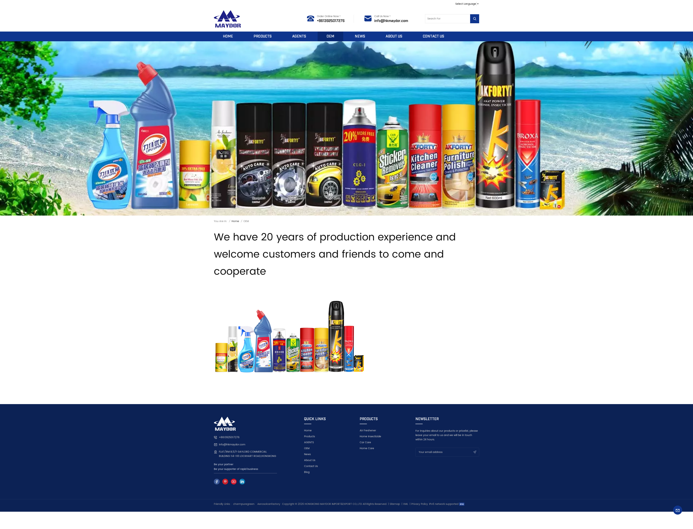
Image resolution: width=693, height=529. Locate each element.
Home (228, 36)
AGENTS (309, 442)
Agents (299, 36)
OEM (330, 36)
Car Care (365, 442)
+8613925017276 (331, 21)
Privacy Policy (419, 504)
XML (405, 504)
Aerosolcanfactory (268, 504)
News (360, 36)
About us (394, 36)
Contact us (433, 36)
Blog (307, 472)
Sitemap (395, 504)
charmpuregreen (243, 504)
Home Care (367, 448)
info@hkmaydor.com (391, 21)
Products (263, 36)
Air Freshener (368, 430)
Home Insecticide (370, 436)
